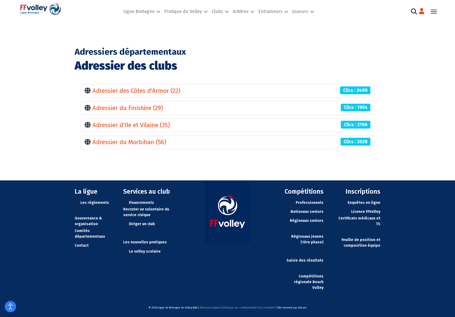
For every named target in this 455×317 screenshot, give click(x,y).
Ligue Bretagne (139, 11)
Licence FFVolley (365, 211)
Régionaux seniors (306, 220)
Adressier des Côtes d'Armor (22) (136, 90)
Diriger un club (142, 224)
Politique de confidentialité (240, 307)
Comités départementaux (90, 233)
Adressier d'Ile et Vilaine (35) (131, 125)
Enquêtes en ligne (364, 202)
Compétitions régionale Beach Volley (308, 282)
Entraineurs (270, 11)
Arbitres (241, 11)
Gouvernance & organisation (88, 221)
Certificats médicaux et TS (359, 221)
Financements (141, 202)
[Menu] (434, 11)
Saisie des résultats (305, 260)
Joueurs (300, 11)
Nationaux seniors (307, 211)
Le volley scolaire (145, 251)
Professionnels (309, 202)
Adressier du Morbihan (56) (129, 142)
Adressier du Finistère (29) (127, 108)
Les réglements (94, 202)
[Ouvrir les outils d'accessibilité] (10, 306)
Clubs (217, 11)
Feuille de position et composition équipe (360, 242)
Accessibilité (267, 307)
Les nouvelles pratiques (145, 242)
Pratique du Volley (183, 11)
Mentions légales (210, 307)
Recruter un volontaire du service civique (146, 212)
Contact (82, 245)
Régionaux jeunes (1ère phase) (307, 239)
